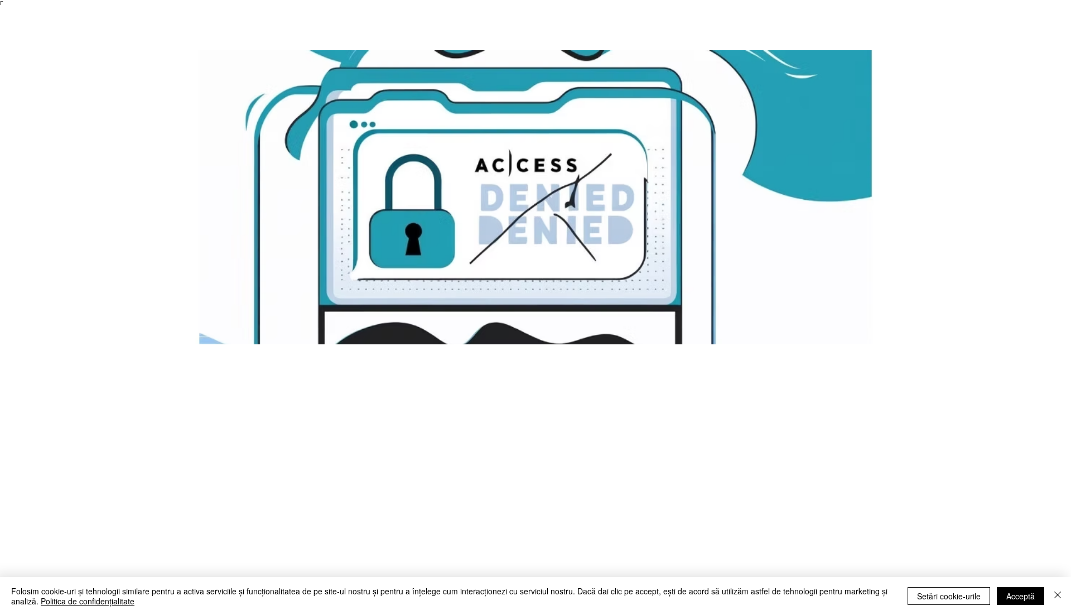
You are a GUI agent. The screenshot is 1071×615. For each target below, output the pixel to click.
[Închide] (1057, 596)
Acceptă (1020, 596)
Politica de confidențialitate (87, 601)
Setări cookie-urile (949, 596)
